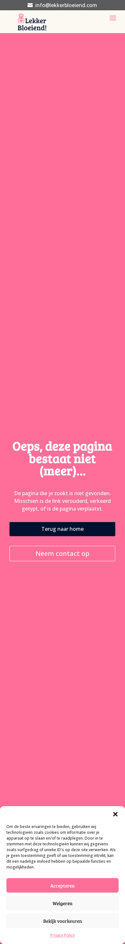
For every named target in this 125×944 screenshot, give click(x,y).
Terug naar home (62, 528)
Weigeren (62, 903)
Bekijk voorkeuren (62, 921)
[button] (115, 814)
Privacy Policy (62, 935)
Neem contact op (62, 553)
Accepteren (62, 885)
